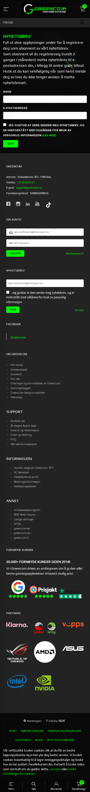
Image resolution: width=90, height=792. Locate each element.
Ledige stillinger (24, 519)
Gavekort (16, 374)
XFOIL (17, 524)
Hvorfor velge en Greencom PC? (34, 468)
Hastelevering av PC (26, 477)
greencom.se (22, 528)
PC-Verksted (21, 472)
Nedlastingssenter (25, 486)
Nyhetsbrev (23, 740)
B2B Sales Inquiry (25, 514)
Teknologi (16, 397)
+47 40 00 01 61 (26, 182)
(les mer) (49, 135)
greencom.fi (21, 537)
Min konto (17, 365)
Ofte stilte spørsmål (60, 740)
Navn (7, 91)
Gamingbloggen (21, 388)
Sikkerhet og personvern (64, 731)
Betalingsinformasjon (27, 481)
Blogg (39, 740)
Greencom (18, 337)
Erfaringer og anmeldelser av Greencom (35, 383)
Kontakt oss (18, 421)
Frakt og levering (21, 434)
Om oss (15, 378)
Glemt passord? (75, 253)
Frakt (13, 731)
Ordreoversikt (19, 369)
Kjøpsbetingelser (32, 731)
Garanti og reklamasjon (25, 430)
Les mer (79, 310)
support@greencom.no (29, 187)
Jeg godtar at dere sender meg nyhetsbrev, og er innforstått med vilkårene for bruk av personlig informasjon (43, 130)
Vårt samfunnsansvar (24, 444)
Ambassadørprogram (27, 510)
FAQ (13, 439)
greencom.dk (22, 533)
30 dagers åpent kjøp (23, 425)
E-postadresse (15, 108)
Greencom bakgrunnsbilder (28, 392)
